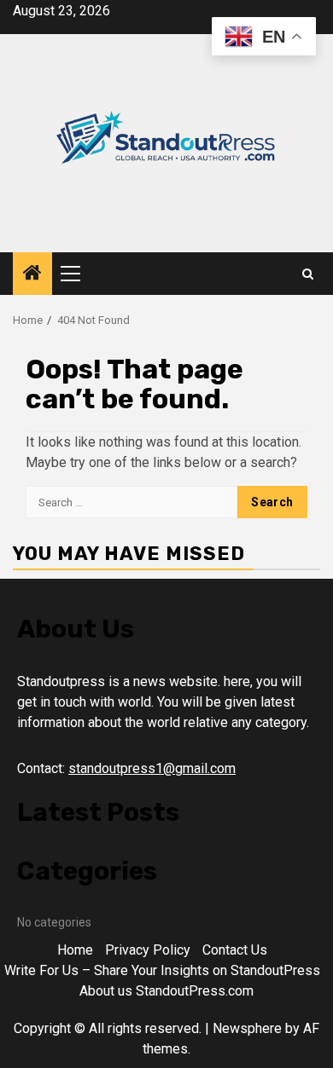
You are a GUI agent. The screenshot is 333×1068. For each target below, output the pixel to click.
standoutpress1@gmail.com (152, 768)
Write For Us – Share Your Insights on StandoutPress (162, 970)
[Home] (32, 274)
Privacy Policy (147, 950)
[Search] (307, 274)
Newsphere (247, 1028)
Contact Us (234, 950)
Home (75, 950)
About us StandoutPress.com (166, 991)
